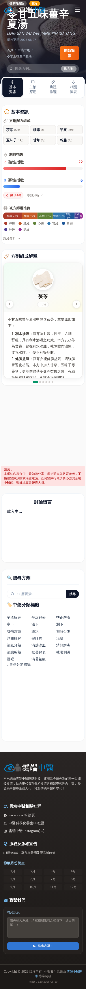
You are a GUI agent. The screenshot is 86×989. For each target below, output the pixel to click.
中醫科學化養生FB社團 (27, 823)
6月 (32, 879)
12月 (73, 887)
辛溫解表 (14, 617)
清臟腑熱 (14, 652)
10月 (33, 887)
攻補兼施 (14, 631)
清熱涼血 (39, 645)
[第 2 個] (40, 382)
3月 (53, 871)
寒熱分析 (33, 195)
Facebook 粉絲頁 (22, 815)
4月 (73, 871)
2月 (32, 871)
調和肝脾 (14, 638)
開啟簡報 (69, 53)
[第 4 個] (46, 382)
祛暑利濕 (63, 652)
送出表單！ (45, 946)
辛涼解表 (39, 617)
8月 (73, 879)
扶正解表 (63, 617)
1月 (12, 871)
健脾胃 (37, 638)
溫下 (35, 624)
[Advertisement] (43, 425)
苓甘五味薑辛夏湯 (19, 56)
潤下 (59, 624)
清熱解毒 (63, 645)
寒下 (10, 624)
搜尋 (72, 594)
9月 (12, 887)
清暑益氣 (39, 659)
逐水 (35, 631)
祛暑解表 (39, 652)
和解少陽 (63, 631)
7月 (53, 879)
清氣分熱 (14, 645)
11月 (53, 887)
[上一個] (9, 304)
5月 (12, 879)
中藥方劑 (24, 50)
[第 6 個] (52, 382)
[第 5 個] (49, 382)
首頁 (10, 50)
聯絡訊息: (14, 912)
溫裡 (10, 659)
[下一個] (76, 304)
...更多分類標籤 (19, 664)
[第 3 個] (43, 382)
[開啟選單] (77, 9)
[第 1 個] (35, 382)
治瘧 (59, 638)
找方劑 (69, 69)
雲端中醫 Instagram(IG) (26, 831)
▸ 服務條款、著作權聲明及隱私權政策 (29, 853)
